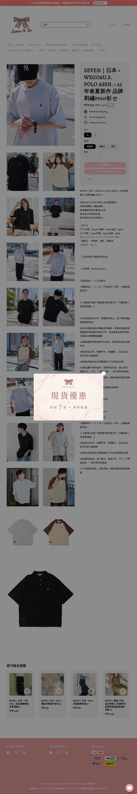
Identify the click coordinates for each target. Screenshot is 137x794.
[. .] (68, 397)
